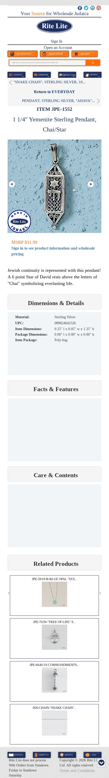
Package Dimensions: (31, 334)
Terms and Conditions (77, 770)
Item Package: (26, 340)
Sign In (56, 41)
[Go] (92, 62)
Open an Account (58, 47)
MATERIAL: (22, 317)
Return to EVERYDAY (54, 92)
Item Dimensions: (28, 329)
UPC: (19, 323)
